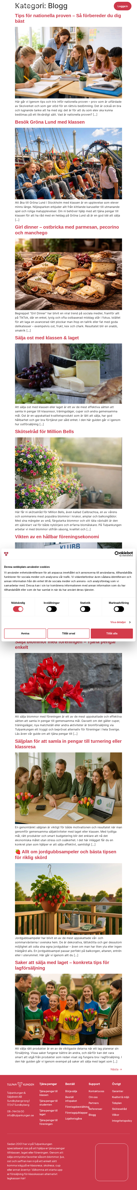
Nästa (116, 1069)
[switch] (52, 609)
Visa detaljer (118, 622)
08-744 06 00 (15, 1111)
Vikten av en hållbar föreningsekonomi (57, 536)
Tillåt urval (68, 633)
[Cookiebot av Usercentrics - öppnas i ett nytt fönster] (117, 554)
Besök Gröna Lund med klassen (50, 122)
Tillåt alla (111, 633)
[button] (102, 6)
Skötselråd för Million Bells (44, 431)
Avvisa (25, 633)
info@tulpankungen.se (20, 1115)
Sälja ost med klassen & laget (47, 337)
